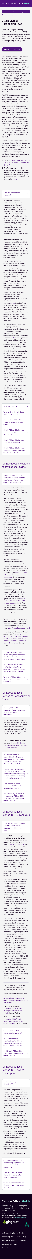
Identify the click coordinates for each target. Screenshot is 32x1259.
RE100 (12, 303)
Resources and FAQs (9, 1244)
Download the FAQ (12, 49)
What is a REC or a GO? (15, 845)
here (15, 179)
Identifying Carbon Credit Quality (14, 1237)
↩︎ (15, 165)
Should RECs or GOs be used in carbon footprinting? (15, 575)
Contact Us (6, 1248)
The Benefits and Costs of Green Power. (17, 162)
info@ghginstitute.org (20, 1217)
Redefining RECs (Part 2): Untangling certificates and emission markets (13, 1021)
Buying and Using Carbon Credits (14, 1240)
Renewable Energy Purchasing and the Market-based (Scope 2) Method (15, 745)
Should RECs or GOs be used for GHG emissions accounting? (14, 601)
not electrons (16, 338)
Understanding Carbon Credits (13, 1233)
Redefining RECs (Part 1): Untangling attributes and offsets (12, 1011)
